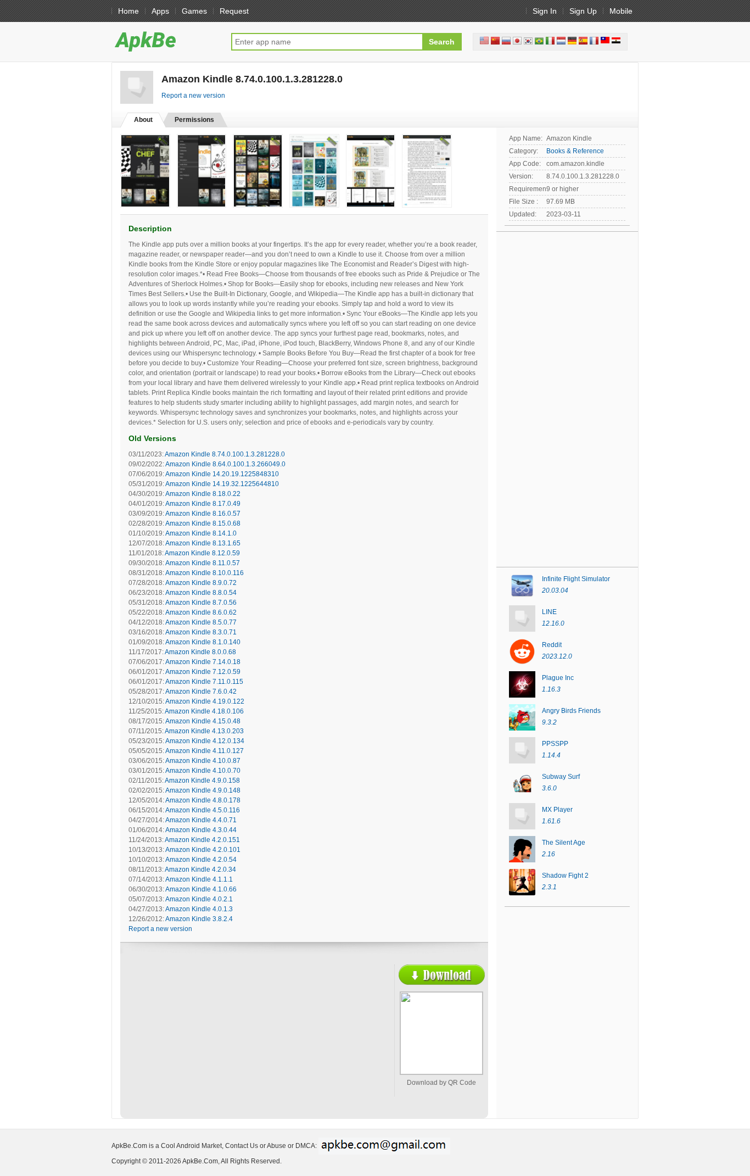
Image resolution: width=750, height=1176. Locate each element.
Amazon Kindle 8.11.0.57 (202, 563)
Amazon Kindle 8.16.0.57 (202, 513)
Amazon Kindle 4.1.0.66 (201, 889)
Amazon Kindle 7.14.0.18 (202, 662)
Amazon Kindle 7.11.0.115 (204, 681)
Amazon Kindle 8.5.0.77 (201, 622)
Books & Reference (575, 151)
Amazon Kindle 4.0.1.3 (199, 909)
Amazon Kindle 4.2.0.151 (202, 840)
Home (128, 11)
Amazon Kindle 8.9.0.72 (201, 583)
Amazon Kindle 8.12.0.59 (202, 553)
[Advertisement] (224, 1044)
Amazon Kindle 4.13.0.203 (204, 731)
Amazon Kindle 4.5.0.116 (202, 810)
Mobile (621, 11)
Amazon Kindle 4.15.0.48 (202, 721)
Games (194, 11)
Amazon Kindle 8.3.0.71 (201, 632)
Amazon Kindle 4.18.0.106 (204, 711)
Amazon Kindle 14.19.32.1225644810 (222, 484)
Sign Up (583, 11)
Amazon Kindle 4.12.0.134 (204, 741)
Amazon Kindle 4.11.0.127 (204, 751)
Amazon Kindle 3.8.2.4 (199, 919)
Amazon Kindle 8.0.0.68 (200, 652)
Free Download (442, 975)
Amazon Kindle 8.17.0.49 (202, 504)
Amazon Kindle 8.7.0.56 (201, 602)
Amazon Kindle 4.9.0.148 (202, 790)
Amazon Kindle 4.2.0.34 (200, 869)
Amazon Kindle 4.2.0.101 (202, 850)
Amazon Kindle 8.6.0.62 (201, 612)
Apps (160, 11)
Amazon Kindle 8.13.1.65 (202, 543)
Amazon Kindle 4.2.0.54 (201, 859)
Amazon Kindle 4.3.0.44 (201, 830)
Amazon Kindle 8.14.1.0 (201, 533)
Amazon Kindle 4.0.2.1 (199, 899)
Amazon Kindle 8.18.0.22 (202, 494)
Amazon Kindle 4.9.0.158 (202, 780)
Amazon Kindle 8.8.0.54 (201, 593)
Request (234, 11)
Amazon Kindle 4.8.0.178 (202, 800)
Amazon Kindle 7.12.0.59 (202, 672)
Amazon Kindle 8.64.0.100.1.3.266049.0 (225, 464)
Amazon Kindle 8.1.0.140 (202, 642)
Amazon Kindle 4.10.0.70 (202, 770)
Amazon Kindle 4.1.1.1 (199, 879)
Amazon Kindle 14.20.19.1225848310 (222, 474)
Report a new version (193, 95)
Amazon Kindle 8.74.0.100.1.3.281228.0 (225, 454)
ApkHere (165, 41)
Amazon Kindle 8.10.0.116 (204, 573)
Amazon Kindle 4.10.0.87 (202, 761)
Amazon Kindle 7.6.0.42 (201, 691)
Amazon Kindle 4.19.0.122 (204, 701)
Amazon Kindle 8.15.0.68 (202, 523)
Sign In (545, 11)
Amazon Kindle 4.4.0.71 (201, 820)
